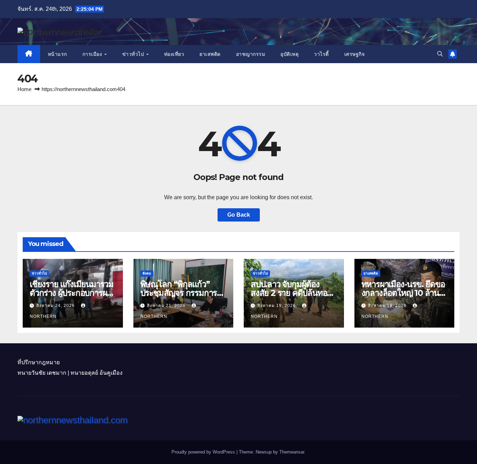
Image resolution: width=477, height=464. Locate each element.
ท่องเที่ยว (174, 54)
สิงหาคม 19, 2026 (277, 305)
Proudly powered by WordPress (203, 452)
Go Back (238, 215)
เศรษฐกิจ (354, 54)
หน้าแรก (57, 54)
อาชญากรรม (250, 54)
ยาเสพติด (210, 54)
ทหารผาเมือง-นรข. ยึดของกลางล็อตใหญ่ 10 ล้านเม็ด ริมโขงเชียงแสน (403, 293)
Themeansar (291, 452)
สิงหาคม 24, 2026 (56, 305)
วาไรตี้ (321, 54)
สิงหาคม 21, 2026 (167, 305)
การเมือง (93, 54)
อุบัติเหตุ (289, 54)
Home (24, 89)
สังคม (146, 273)
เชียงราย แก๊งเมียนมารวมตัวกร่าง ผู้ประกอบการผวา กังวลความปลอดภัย (72, 293)
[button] (440, 54)
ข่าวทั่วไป (134, 54)
